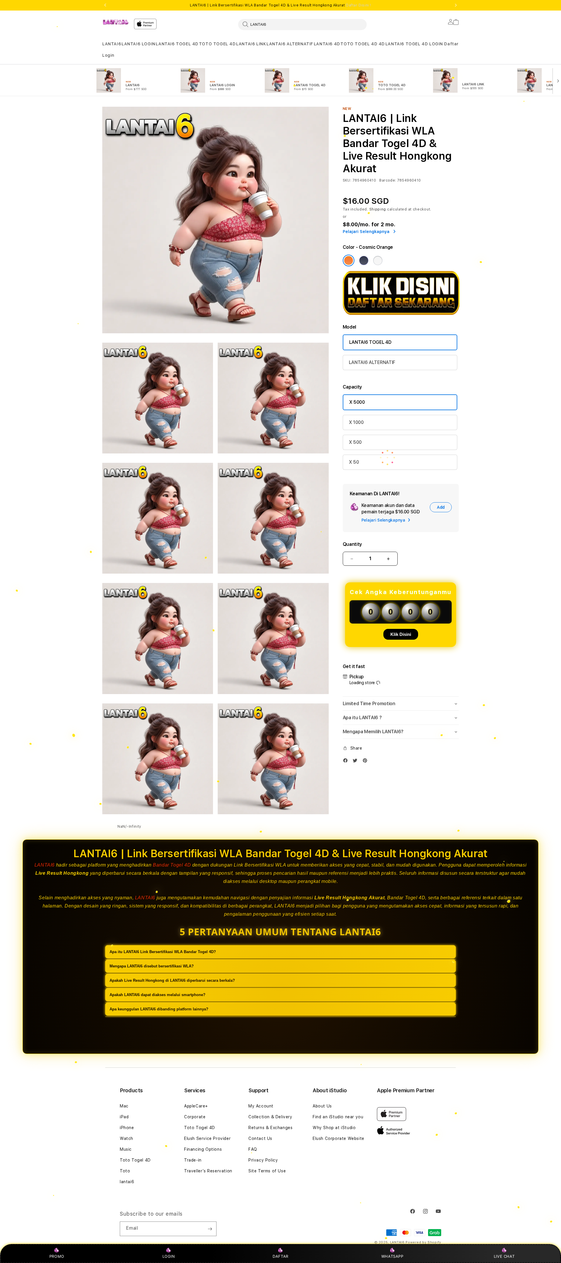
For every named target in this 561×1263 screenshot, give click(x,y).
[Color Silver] (377, 260)
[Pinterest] (366, 762)
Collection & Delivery (270, 1116)
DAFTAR (280, 1256)
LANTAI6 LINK (251, 44)
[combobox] (302, 24)
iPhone (127, 1127)
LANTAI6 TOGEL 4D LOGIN (414, 44)
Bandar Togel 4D (172, 864)
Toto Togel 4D (135, 1160)
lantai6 (127, 1181)
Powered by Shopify (423, 1242)
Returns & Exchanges (270, 1127)
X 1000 (356, 422)
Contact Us (260, 1138)
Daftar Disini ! (358, 5)
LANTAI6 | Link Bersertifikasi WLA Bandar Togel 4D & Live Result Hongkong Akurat (280, 5)
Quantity (352, 544)
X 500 (355, 442)
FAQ (252, 1149)
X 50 (354, 462)
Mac (124, 1106)
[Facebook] (347, 762)
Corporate (194, 1116)
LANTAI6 (111, 44)
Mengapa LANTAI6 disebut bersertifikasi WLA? (152, 966)
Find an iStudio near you (338, 1116)
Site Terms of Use (267, 1171)
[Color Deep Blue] (363, 260)
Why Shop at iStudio (334, 1127)
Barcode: (387, 180)
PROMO (56, 1256)
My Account (260, 1106)
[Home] (115, 22)
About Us (322, 1106)
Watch (126, 1138)
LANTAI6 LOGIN (138, 44)
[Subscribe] (209, 1228)
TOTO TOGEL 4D (217, 44)
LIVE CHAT (504, 1256)
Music (126, 1149)
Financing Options (203, 1149)
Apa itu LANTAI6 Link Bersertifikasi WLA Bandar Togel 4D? (163, 952)
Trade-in (193, 1160)
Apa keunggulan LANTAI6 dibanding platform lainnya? (159, 1009)
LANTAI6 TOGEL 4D (177, 44)
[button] (111, 44)
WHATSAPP (392, 1256)
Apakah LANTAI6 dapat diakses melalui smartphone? (157, 995)
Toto (125, 1171)
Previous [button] (105, 5)
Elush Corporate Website (338, 1138)
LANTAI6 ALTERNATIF (289, 44)
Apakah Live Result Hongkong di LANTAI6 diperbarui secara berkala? (172, 980)
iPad (124, 1116)
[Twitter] (356, 762)
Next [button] (456, 5)
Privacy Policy (263, 1160)
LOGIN (168, 1256)
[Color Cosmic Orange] (348, 260)
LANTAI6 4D (327, 44)
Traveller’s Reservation (208, 1171)
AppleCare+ (196, 1106)
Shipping (377, 209)
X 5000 (357, 402)
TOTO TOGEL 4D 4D (362, 44)
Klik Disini (400, 634)
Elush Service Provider (207, 1138)
